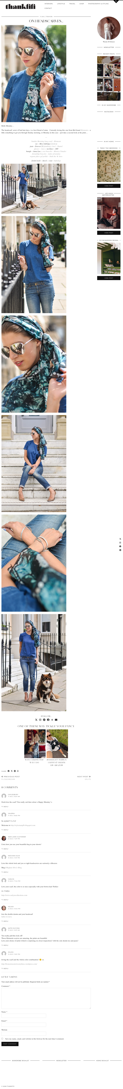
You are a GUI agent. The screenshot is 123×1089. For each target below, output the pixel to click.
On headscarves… (46, 21)
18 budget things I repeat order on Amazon (57, 762)
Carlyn (11, 879)
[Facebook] (48, 719)
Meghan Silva (14, 856)
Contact (48, 8)
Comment (5, 986)
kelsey (11, 906)
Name (4, 1012)
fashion (49, 16)
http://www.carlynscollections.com (14, 895)
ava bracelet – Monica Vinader (54, 151)
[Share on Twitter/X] (11, 771)
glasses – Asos (39, 149)
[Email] (56, 719)
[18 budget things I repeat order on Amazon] (57, 743)
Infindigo (57, 160)
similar (53, 144)
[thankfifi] (20, 7)
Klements (84, 130)
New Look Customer (17, 837)
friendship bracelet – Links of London (46, 154)
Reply (6, 806)
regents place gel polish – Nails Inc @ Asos (46, 156)
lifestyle (61, 4)
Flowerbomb (10, 778)
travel (72, 4)
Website (4, 1030)
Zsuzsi (11, 952)
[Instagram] (40, 719)
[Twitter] (36, 719)
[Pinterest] (44, 719)
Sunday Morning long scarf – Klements (46, 141)
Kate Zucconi (14, 928)
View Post (109, 80)
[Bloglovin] (52, 719)
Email (4, 1021)
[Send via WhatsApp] (17, 771)
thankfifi (11, 1086)
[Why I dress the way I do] (35, 743)
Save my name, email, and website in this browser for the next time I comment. (34, 1039)
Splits (84, 778)
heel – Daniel (57, 146)
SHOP (82, 4)
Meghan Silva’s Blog (14, 867)
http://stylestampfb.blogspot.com (23, 825)
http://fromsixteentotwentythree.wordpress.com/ (19, 964)
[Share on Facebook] (8, 771)
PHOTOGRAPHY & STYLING (98, 4)
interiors (49, 4)
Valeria (11, 813)
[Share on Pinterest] (14, 771)
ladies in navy (6, 916)
